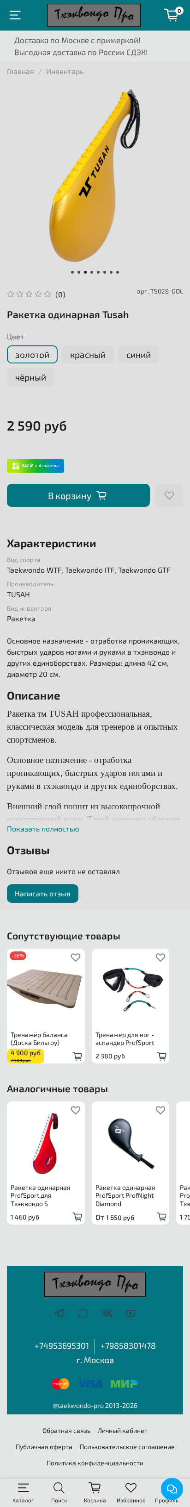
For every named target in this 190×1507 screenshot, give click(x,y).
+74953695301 (62, 1345)
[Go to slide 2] (78, 272)
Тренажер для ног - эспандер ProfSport (124, 1038)
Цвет (15, 336)
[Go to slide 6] (104, 272)
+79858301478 (128, 1345)
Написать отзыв (43, 893)
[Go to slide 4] (91, 272)
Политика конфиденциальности (95, 1463)
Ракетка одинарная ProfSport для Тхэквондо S (41, 1195)
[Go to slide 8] (117, 272)
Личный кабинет (123, 1430)
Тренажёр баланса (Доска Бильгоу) (39, 1038)
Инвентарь (64, 71)
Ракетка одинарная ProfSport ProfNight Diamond (125, 1195)
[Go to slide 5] (98, 272)
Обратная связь (66, 1430)
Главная (20, 71)
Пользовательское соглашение (127, 1447)
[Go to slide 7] (111, 272)
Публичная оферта (44, 1447)
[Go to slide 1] (72, 272)
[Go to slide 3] (85, 272)
